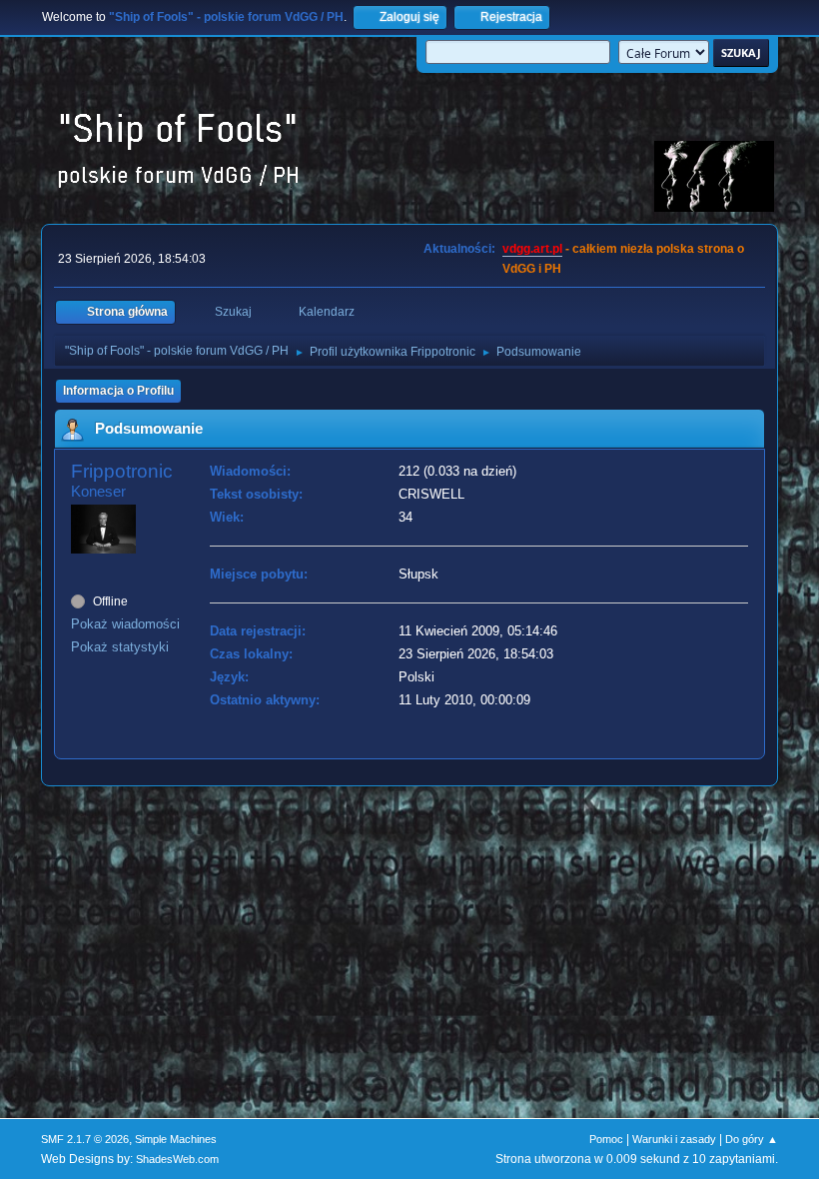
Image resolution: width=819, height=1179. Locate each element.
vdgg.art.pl (532, 249)
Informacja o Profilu (118, 391)
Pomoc (606, 1139)
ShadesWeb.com (177, 1159)
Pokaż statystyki (120, 646)
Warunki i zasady (674, 1139)
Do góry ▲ (751, 1139)
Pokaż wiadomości (125, 623)
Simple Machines (176, 1139)
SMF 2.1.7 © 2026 (85, 1139)
